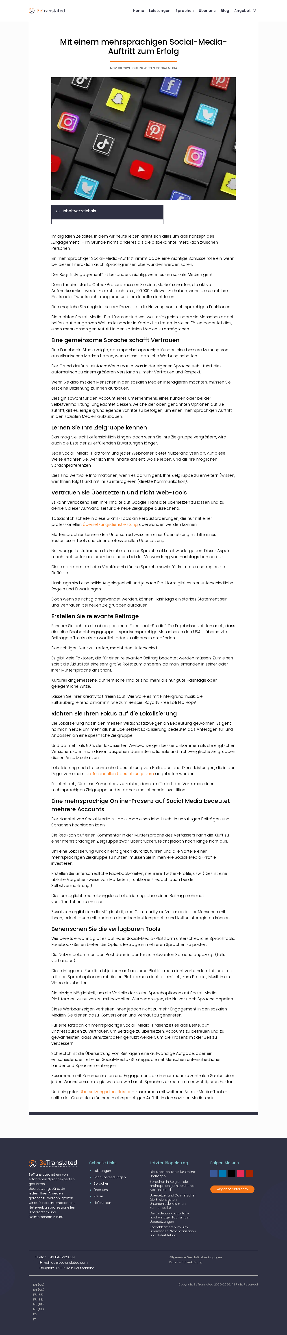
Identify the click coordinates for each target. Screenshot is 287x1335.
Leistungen (102, 1170)
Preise (98, 1196)
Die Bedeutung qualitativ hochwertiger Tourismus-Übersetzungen (170, 1217)
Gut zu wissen (143, 68)
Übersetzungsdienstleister (105, 1091)
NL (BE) (38, 1304)
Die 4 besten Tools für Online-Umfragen (173, 1174)
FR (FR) (38, 1294)
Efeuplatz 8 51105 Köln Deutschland (66, 1268)
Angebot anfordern (232, 1189)
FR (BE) (38, 1299)
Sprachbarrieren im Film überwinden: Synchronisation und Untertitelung (173, 1231)
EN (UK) (38, 1289)
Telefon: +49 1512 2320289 (55, 1257)
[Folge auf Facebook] (213, 1173)
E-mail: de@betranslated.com (63, 1262)
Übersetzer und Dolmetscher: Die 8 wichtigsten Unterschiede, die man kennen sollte (173, 1201)
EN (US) (38, 1285)
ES (35, 1314)
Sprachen (101, 1183)
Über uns (101, 1190)
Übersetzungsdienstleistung (110, 524)
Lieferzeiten (102, 1203)
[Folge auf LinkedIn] (222, 1173)
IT (34, 1319)
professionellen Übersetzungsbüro (119, 773)
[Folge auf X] (231, 1173)
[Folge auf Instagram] (240, 1173)
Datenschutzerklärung (185, 1262)
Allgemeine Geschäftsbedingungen (195, 1257)
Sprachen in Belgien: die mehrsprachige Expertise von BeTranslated (173, 1185)
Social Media (166, 68)
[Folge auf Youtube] (249, 1173)
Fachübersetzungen (110, 1177)
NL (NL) (38, 1309)
